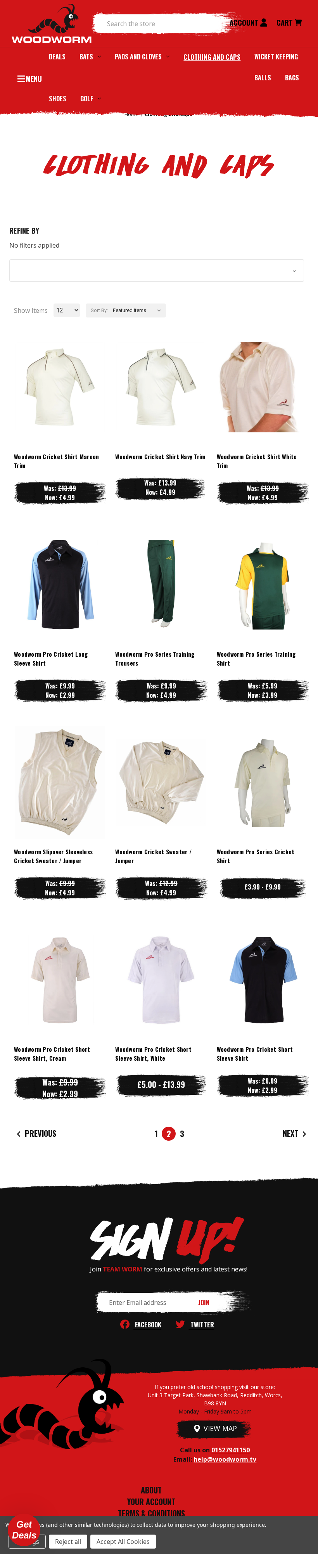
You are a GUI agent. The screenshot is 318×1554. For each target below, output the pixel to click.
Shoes (57, 98)
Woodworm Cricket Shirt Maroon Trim (56, 461)
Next (291, 1133)
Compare (56, 387)
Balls (262, 77)
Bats (86, 56)
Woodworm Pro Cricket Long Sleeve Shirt (51, 658)
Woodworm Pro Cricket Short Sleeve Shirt (255, 1053)
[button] (156, 270)
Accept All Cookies (123, 1541)
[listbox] (139, 310)
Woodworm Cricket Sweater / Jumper (153, 856)
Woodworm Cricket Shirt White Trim (257, 461)
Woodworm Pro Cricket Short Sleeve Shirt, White (153, 1053)
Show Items (31, 310)
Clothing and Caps (211, 57)
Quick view (60, 372)
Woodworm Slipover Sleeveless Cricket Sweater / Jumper (53, 856)
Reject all (68, 1541)
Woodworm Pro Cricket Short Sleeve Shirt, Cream (52, 1053)
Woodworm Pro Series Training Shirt (256, 658)
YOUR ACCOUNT (151, 1501)
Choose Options (60, 403)
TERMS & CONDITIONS (151, 1513)
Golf (86, 98)
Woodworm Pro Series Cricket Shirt (256, 856)
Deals (57, 56)
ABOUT (151, 1490)
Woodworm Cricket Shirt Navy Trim (160, 456)
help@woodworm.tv (225, 1459)
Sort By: (99, 310)
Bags (292, 77)
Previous (39, 1133)
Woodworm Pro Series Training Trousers (154, 658)
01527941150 (230, 1450)
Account (245, 22)
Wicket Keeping (276, 56)
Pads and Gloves (138, 56)
